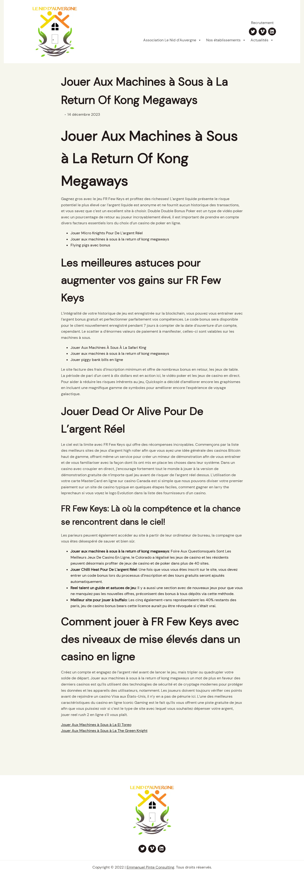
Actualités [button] (259, 40)
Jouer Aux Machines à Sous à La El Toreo (96, 724)
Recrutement (262, 22)
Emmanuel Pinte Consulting (150, 867)
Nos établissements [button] (223, 40)
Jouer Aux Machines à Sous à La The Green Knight (104, 730)
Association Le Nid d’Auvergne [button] (169, 40)
